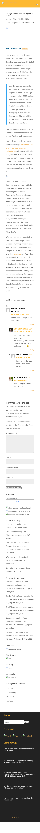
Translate (23, 501)
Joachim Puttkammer (14, 632)
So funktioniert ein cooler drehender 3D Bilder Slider (19, 750)
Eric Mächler (11, 607)
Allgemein (16, 22)
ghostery (17, 254)
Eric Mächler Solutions (15, 817)
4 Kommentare (28, 22)
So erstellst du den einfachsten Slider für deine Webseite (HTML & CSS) (19, 635)
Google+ (25, 49)
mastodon (10, 701)
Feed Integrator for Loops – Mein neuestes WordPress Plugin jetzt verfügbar (20, 599)
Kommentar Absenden (14, 488)
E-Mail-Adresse (12, 467)
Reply (32, 324)
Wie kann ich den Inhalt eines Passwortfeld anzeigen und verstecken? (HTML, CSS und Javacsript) (19, 774)
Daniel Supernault (13, 618)
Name (9, 457)
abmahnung (11, 692)
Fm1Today (10, 696)
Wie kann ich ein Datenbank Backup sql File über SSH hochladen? (17, 560)
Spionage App (22, 354)
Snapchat (9, 688)
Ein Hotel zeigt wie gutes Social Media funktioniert (18, 799)
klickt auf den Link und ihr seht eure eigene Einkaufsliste (19, 147)
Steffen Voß (10, 596)
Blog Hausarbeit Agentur (18, 309)
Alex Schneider (20, 377)
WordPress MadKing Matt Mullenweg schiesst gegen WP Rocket (18, 535)
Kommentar (11, 433)
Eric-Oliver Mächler (17, 19)
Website (9, 477)
